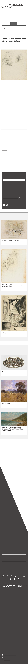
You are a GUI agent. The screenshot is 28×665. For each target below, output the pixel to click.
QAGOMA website (7, 618)
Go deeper (22, 18)
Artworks (5, 18)
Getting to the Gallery (10, 653)
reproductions (12, 457)
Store (3, 619)
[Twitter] (7, 205)
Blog (16, 616)
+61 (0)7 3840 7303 (9, 655)
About (16, 618)
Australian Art (6, 112)
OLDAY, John (5, 335)
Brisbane (4, 149)
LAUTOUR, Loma (7, 374)
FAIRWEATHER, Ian (7, 242)
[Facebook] (4, 205)
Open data (4, 616)
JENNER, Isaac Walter (8, 432)
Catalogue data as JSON (10, 197)
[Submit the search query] (3, 28)
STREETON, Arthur (7, 405)
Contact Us (7, 657)
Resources (20, 23)
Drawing (4, 127)
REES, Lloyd (11, 45)
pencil (3, 135)
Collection (12, 11)
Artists (13, 18)
